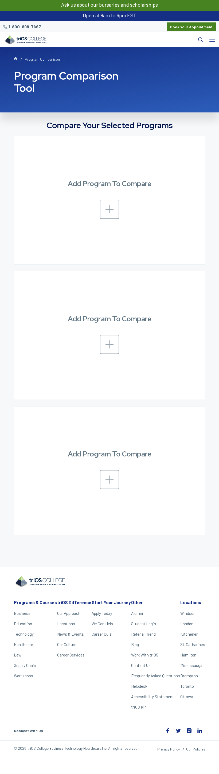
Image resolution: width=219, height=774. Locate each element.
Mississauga (191, 665)
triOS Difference (74, 602)
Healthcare (23, 644)
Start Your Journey (111, 602)
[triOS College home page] (25, 40)
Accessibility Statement (152, 696)
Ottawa (186, 696)
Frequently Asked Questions (155, 675)
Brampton (189, 675)
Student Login (143, 623)
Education (23, 623)
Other (137, 602)
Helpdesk (139, 686)
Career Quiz (101, 634)
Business (22, 613)
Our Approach (68, 613)
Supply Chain (25, 665)
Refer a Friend (143, 634)
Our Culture (66, 644)
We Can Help (102, 623)
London (186, 623)
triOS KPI (139, 707)
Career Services (71, 654)
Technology (24, 634)
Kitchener (189, 634)
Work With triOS (144, 654)
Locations (66, 623)
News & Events (70, 634)
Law (17, 654)
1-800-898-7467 (24, 26)
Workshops (23, 675)
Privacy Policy (168, 749)
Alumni (137, 613)
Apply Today (102, 613)
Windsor (187, 613)
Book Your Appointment (191, 27)
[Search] (128, 40)
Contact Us (141, 665)
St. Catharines (192, 644)
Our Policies (195, 749)
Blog (135, 644)
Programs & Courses (35, 602)
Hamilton (188, 654)
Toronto (187, 686)
